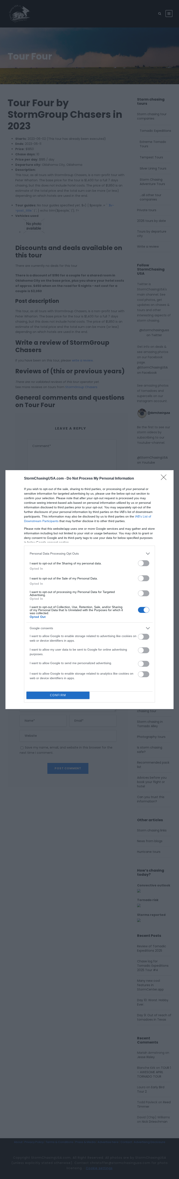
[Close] (165, 479)
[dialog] (89, 589)
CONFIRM (58, 695)
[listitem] (89, 553)
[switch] (143, 563)
